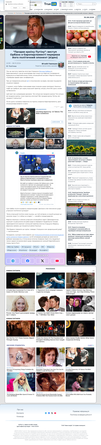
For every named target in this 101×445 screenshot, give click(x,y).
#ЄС (42, 247)
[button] (40, 5)
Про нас (20, 410)
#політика (23, 250)
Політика (19, 13)
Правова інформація (81, 411)
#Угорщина (26, 247)
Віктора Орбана (45, 71)
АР (28, 81)
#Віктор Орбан (13, 247)
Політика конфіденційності (81, 415)
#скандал (33, 250)
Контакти (20, 413)
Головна (10, 13)
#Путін (36, 247)
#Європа (50, 247)
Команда (20, 416)
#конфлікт (44, 250)
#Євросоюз (11, 250)
